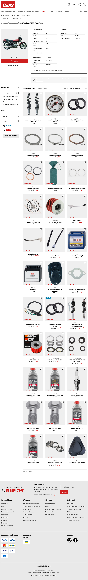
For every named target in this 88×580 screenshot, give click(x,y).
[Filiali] (69, 5)
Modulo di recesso (72, 515)
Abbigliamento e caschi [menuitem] (8, 11)
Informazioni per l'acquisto (53, 509)
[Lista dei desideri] (79, 5)
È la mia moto (14, 61)
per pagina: (41, 89)
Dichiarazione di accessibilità (76, 517)
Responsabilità (49, 515)
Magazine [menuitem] (59, 11)
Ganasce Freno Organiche (33, 222)
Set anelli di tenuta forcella (77, 120)
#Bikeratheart (27, 509)
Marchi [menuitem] (51, 11)
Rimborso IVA (49, 512)
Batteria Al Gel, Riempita (77, 256)
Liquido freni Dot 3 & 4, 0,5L (33, 395)
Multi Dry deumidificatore (55, 188)
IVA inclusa (48, 570)
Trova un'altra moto (13, 65)
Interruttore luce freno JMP (33, 324)
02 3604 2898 (14, 491)
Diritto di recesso (72, 512)
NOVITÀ (8, 125)
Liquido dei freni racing (33, 462)
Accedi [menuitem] (85, 11)
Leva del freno (77, 220)
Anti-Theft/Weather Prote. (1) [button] (10, 100)
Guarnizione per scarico (33, 155)
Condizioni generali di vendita (76, 506)
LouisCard (4, 520)
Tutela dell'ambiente (73, 520)
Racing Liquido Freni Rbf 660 (55, 395)
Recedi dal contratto (7, 526)
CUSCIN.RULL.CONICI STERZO (55, 360)
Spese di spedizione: (33, 572)
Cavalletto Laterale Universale (77, 462)
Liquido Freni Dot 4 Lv (77, 428)
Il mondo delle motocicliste (31, 504)
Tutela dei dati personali (74, 509)
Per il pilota (26, 517)
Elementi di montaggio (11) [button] (11, 104)
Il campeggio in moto (29, 520)
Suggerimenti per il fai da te (31, 506)
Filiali (47, 506)
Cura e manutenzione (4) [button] (10, 96)
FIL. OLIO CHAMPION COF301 (55, 222)
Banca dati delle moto (8, 512)
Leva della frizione (33, 254)
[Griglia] (57, 88)
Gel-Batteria (33, 289)
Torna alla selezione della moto (12, 18)
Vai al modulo (39, 81)
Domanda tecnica (6, 509)
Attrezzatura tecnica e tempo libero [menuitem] (28, 11)
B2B (2, 506)
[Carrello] (85, 5)
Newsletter (4, 515)
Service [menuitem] (67, 11)
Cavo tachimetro (55, 256)
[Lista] (60, 89)
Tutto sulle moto (28, 515)
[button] (63, 5)
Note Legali (70, 504)
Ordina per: (67, 89)
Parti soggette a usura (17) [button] (11, 93)
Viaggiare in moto (28, 512)
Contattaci (4, 504)
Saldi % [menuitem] (44, 11)
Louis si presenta (50, 504)
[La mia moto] (74, 5)
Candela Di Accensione (77, 395)
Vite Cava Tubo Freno (33, 428)
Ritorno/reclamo (6, 523)
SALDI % (8, 130)
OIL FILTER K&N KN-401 (33, 360)
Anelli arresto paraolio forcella (77, 188)
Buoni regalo (5, 517)
